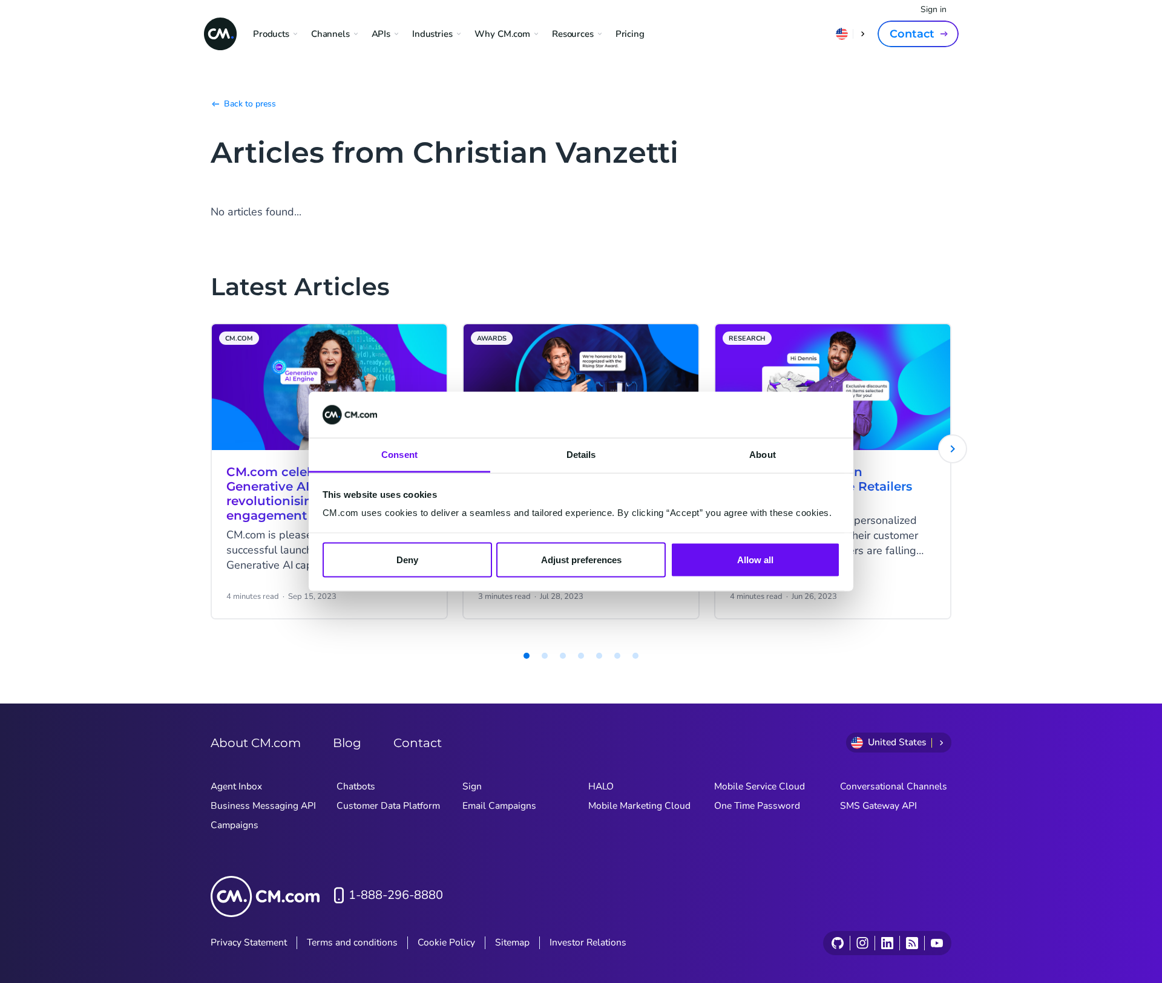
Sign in (934, 9)
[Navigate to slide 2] (526, 656)
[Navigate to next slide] (952, 448)
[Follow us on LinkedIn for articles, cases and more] (887, 943)
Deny (407, 559)
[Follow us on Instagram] (862, 943)
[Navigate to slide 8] (635, 656)
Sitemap (512, 942)
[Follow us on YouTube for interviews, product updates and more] (936, 943)
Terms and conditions (352, 942)
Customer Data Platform (388, 805)
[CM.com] (220, 34)
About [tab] (762, 454)
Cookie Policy (446, 942)
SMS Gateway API (878, 805)
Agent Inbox (236, 786)
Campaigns (234, 825)
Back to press (250, 103)
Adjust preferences (581, 559)
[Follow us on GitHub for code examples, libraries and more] (838, 943)
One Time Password (757, 805)
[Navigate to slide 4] (563, 656)
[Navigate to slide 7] (617, 656)
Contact (912, 34)
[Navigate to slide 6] (599, 656)
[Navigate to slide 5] (581, 656)
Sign (472, 786)
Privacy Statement (249, 942)
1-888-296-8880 (396, 895)
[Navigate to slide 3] (545, 656)
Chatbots (355, 786)
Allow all (755, 559)
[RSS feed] (911, 943)
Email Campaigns (499, 805)
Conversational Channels (893, 786)
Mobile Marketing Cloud (639, 805)
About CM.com (256, 743)
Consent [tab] (399, 454)
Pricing (630, 34)
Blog (347, 743)
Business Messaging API (263, 805)
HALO (601, 786)
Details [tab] (581, 454)
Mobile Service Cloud (759, 786)
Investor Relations (588, 942)
